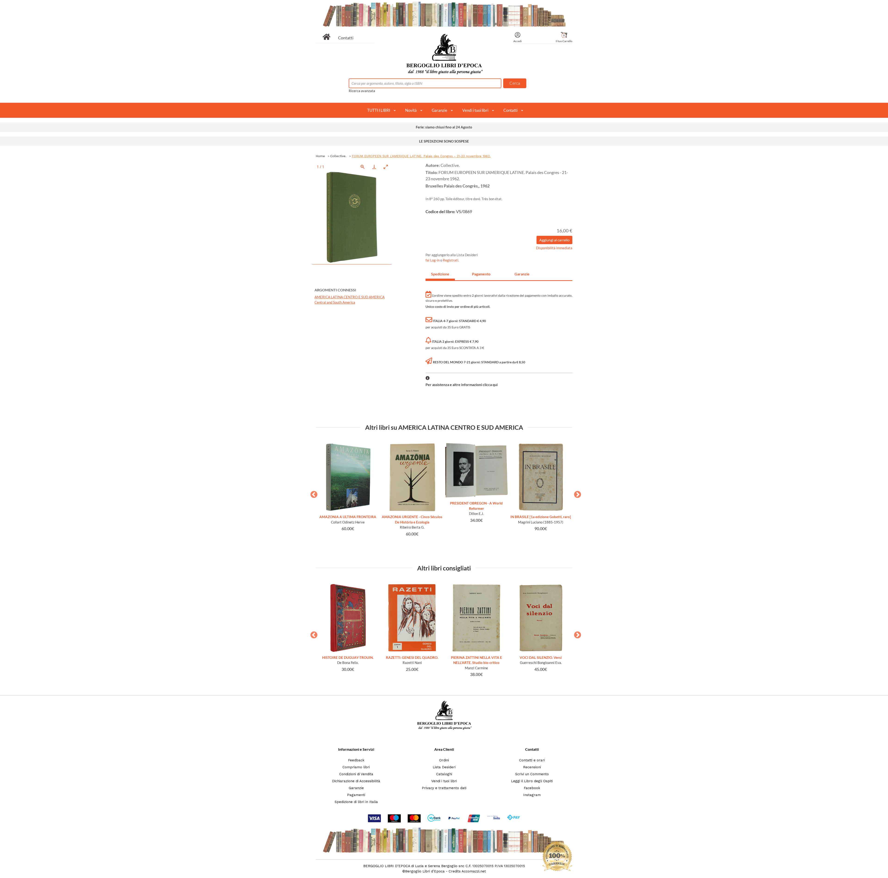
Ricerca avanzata (362, 91)
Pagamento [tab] (481, 274)
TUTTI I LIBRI (378, 110)
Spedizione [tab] (440, 274)
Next (576, 493)
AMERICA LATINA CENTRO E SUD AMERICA (349, 297)
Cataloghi (444, 774)
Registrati (450, 260)
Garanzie (439, 110)
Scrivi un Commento (532, 774)
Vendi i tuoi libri (475, 110)
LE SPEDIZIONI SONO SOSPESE (444, 141)
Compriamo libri (356, 767)
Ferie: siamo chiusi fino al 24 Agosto (444, 127)
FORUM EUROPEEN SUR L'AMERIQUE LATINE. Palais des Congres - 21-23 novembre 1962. (421, 156)
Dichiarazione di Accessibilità (356, 781)
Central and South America (334, 302)
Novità (411, 110)
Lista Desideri (444, 767)
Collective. (338, 156)
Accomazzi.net (474, 871)
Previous (312, 493)
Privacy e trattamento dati (444, 788)
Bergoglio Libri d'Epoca (425, 871)
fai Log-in (433, 260)
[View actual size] (362, 166)
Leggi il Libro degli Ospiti (532, 781)
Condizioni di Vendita (356, 774)
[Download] (374, 166)
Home (320, 156)
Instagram (532, 795)
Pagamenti (356, 795)
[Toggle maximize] (386, 166)
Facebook (532, 788)
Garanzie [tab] (522, 274)
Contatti (346, 37)
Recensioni (532, 767)
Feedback (356, 760)
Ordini (444, 760)
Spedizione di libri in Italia (356, 802)
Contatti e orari (532, 760)
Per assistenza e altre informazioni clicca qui (462, 384)
